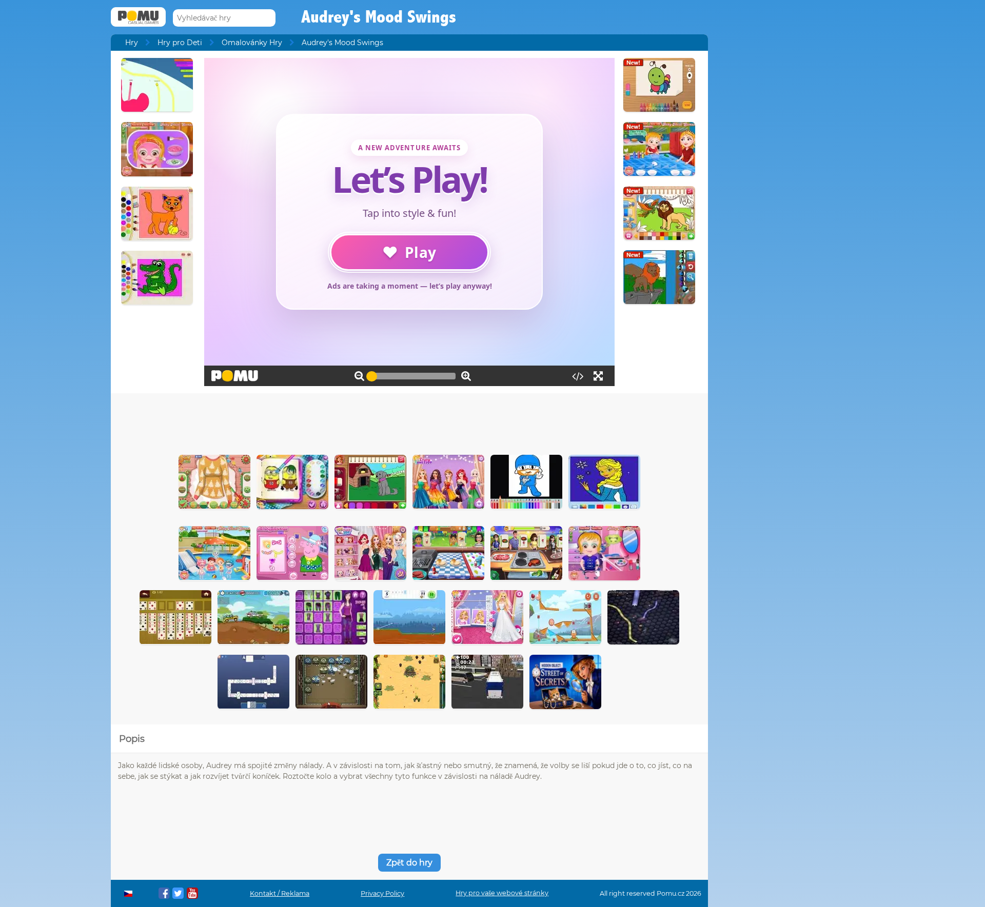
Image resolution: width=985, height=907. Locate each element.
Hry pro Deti (179, 42)
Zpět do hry (409, 863)
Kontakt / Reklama (279, 893)
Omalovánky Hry (252, 42)
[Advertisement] (409, 421)
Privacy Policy (382, 893)
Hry (131, 42)
